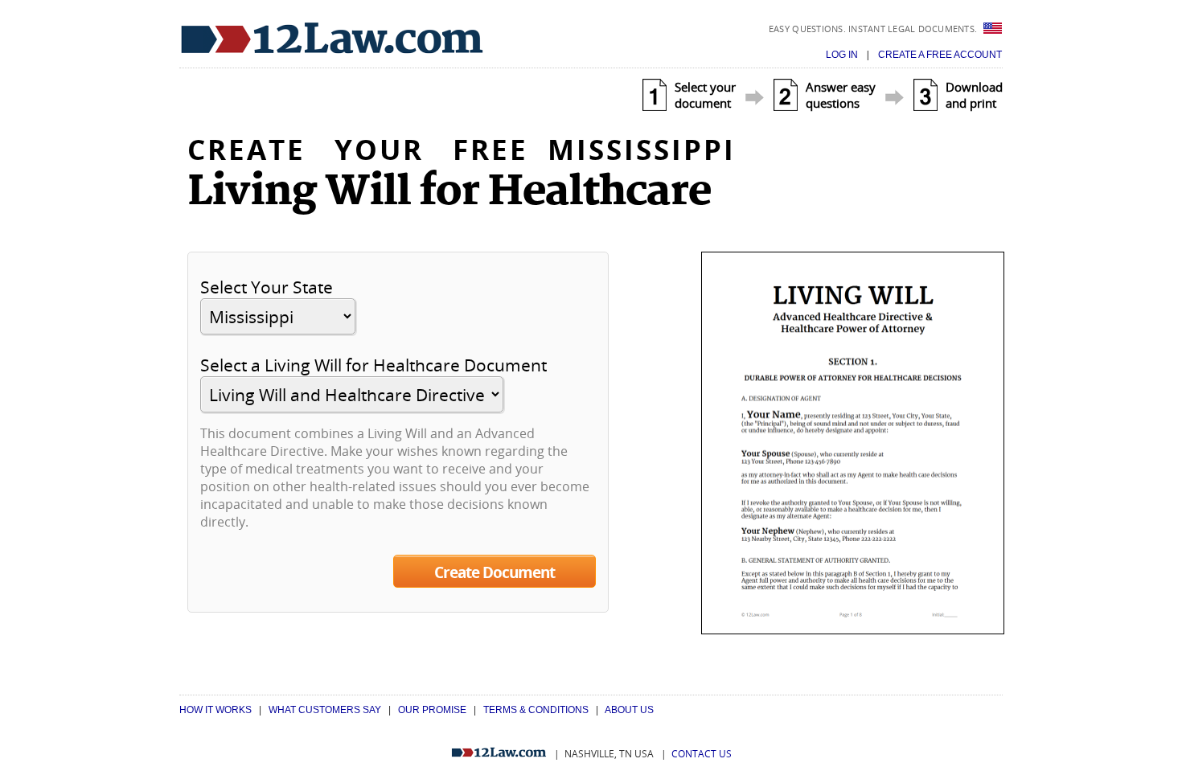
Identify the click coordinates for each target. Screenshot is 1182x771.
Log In (843, 54)
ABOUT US (629, 710)
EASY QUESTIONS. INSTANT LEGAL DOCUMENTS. (874, 28)
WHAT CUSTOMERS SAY (325, 710)
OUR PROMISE (432, 710)
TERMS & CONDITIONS (536, 710)
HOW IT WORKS (215, 710)
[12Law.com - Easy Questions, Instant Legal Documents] (332, 38)
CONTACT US (701, 754)
